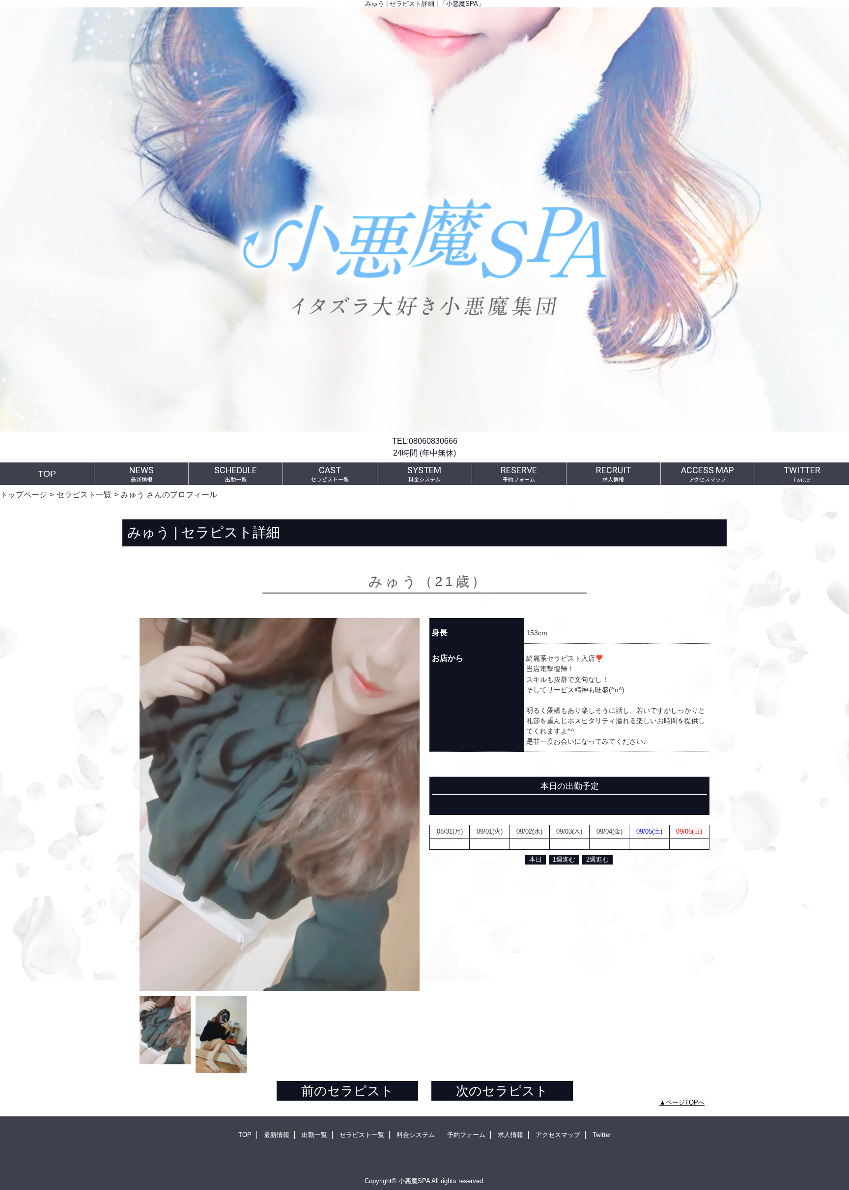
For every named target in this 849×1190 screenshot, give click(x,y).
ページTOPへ (685, 1102)
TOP (47, 474)
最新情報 (276, 1134)
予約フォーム (466, 1134)
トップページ (23, 494)
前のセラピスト (347, 1090)
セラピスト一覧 (84, 494)
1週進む (564, 859)
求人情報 (510, 1134)
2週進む (597, 859)
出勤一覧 (314, 1134)
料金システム (415, 1134)
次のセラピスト (502, 1090)
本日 (535, 859)
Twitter (602, 1134)
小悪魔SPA (414, 1181)
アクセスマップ (558, 1134)
